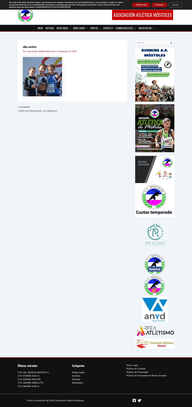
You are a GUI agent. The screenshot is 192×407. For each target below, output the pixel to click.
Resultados (77, 382)
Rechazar (159, 5)
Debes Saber (78, 372)
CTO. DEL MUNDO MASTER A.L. (33, 372)
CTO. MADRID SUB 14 (28, 386)
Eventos (76, 375)
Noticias (76, 379)
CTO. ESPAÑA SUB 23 (28, 375)
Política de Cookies (136, 368)
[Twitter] (139, 400)
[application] (69, 28)
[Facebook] (134, 400)
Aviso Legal (132, 365)
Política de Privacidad (137, 372)
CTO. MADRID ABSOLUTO (30, 382)
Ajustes (175, 5)
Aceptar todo (141, 5)
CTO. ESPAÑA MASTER (29, 379)
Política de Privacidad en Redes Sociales (146, 375)
